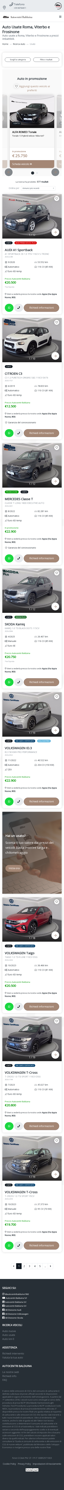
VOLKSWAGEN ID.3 (21, 751)
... (45, 1266)
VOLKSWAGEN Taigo (21, 956)
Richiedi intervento (13, 1353)
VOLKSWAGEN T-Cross (23, 1075)
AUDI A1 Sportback (27, 253)
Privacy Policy (24, 1463)
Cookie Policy (9, 1463)
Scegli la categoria (18, 59)
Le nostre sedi (10, 1372)
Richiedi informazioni (41, 307)
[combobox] (38, 188)
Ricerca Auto (19, 44)
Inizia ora (14, 868)
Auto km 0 (8, 1339)
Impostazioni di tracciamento (47, 1463)
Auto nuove (9, 1331)
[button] (60, 17)
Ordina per (14, 188)
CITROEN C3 (26, 376)
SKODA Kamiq (22, 627)
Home (5, 44)
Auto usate (8, 1335)
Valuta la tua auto (12, 1357)
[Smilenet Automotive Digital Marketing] (32, 1469)
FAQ (4, 1380)
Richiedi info (9, 1376)
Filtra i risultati (46, 59)
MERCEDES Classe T (24, 502)
